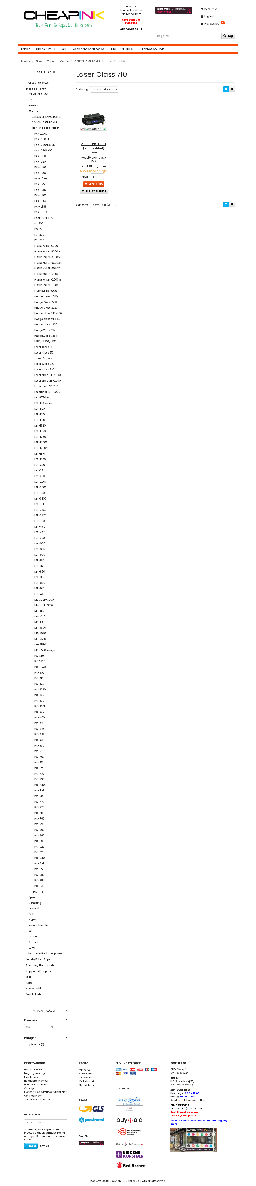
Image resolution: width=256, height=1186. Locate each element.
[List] (232, 89)
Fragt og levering (34, 1073)
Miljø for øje (31, 1077)
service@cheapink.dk (185, 1113)
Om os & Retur (45, 49)
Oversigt (29, 1088)
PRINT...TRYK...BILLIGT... (123, 49)
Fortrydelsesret (33, 1069)
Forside (25, 49)
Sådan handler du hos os (88, 49)
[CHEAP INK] (64, 17)
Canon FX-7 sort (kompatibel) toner (93, 148)
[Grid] (226, 89)
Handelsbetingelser (36, 1080)
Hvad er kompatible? (36, 1084)
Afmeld (44, 1145)
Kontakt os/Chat (153, 49)
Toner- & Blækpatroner (38, 1099)
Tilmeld (31, 1145)
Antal (85, 177)
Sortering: (82, 89)
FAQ (63, 49)
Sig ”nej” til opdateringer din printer (45, 1092)
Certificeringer (33, 1095)
